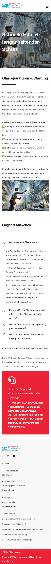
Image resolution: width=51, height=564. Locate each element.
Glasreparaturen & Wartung (14, 534)
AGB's (5, 552)
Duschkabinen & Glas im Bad (15, 524)
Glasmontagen (8, 513)
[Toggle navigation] (47, 7)
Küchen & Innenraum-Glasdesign (17, 540)
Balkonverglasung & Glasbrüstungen (18, 519)
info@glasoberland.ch (15, 486)
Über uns (6, 497)
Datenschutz (16, 552)
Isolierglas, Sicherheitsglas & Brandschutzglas (22, 529)
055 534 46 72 (11, 481)
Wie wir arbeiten (9, 502)
